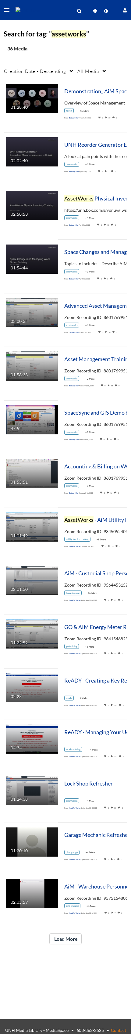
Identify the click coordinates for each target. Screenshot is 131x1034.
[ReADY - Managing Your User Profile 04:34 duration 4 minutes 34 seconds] (32, 738)
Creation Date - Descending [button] (35, 71)
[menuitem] (79, 11)
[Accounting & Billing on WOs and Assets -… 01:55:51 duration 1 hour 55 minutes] (32, 472)
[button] (8, 10)
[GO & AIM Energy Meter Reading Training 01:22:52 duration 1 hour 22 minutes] (32, 633)
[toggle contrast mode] (105, 11)
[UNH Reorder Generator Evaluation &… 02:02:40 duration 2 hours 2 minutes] (32, 151)
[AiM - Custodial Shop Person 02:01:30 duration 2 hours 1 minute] (32, 580)
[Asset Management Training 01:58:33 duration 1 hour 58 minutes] (32, 365)
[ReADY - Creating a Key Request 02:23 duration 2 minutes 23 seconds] (32, 687)
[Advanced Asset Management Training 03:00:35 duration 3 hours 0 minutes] (32, 312)
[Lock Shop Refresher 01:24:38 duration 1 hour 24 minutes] (32, 790)
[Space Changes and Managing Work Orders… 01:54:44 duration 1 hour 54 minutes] (32, 258)
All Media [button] (88, 71)
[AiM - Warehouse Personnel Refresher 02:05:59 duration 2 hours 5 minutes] (32, 892)
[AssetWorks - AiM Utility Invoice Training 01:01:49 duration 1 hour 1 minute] (32, 526)
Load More (65, 939)
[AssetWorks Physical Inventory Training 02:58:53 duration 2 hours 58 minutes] (32, 204)
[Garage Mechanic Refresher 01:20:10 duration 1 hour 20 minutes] (32, 841)
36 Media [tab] (17, 48)
